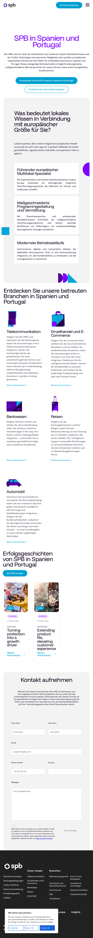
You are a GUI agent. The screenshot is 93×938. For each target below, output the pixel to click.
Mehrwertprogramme (58, 876)
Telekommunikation (35, 876)
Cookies (7, 897)
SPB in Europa (57, 912)
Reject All (29, 928)
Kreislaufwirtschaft (78, 894)
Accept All (45, 928)
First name (15, 723)
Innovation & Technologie (75, 884)
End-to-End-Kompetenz (76, 877)
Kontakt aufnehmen (69, 5)
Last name (52, 723)
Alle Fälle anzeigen (15, 573)
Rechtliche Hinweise (12, 876)
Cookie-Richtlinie (11, 885)
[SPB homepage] (10, 5)
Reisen (30, 891)
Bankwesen (32, 887)
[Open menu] (87, 4)
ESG (51, 894)
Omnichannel (55, 890)
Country (51, 762)
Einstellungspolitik (12, 893)
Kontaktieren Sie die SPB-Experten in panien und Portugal (46, 80)
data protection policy (44, 838)
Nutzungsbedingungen (13, 880)
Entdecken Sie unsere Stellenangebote (46, 89)
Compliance (54, 898)
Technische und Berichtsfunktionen (57, 884)
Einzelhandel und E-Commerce (36, 882)
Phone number (17, 762)
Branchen (54, 870)
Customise (13, 928)
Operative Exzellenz (79, 890)
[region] (31, 921)
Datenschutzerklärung (13, 889)
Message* (15, 782)
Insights (75, 912)
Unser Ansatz (35, 870)
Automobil (31, 896)
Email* (13, 743)
